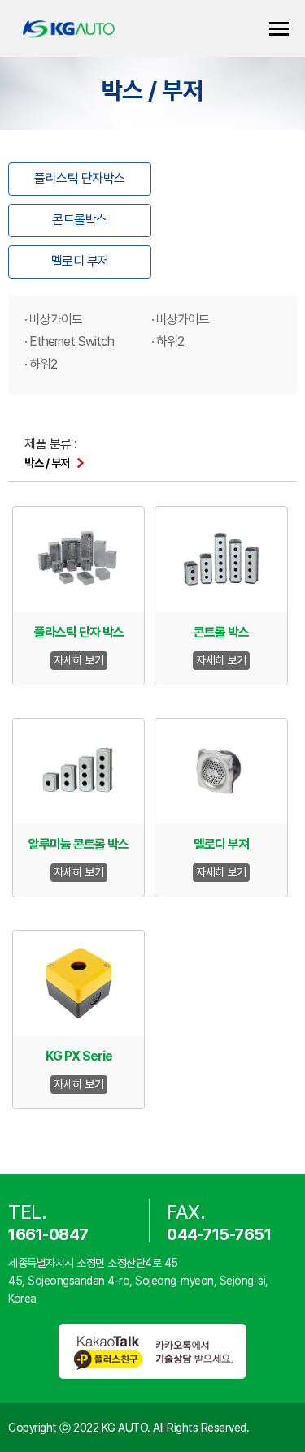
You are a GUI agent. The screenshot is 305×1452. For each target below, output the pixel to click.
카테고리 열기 (279, 29)
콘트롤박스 (79, 219)
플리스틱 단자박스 (79, 178)
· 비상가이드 (53, 319)
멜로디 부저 (80, 261)
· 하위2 (167, 341)
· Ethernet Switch (69, 341)
